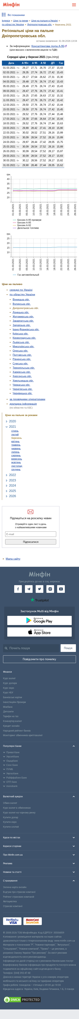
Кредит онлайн (11, 726)
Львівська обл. (21, 342)
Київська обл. (20, 333)
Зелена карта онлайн (14, 887)
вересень (16, 458)
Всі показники (16, 14)
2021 (12, 426)
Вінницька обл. (21, 299)
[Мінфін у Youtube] (61, 589)
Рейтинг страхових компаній (18, 896)
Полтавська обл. (22, 354)
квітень (15, 441)
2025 (12, 491)
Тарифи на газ (10, 716)
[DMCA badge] (39, 1000)
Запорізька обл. (22, 325)
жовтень (16, 462)
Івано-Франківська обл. (26, 329)
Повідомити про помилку (39, 659)
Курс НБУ (8, 692)
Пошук (68, 648)
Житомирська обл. (23, 316)
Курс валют (9, 678)
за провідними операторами (27, 399)
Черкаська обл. (21, 384)
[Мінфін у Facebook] (18, 589)
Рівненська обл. (22, 359)
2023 (12, 480)
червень (16, 448)
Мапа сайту (13, 558)
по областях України (22, 294)
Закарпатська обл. (23, 320)
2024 (12, 485)
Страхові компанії (12, 906)
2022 (12, 475)
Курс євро (8, 688)
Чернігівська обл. (23, 389)
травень (16, 444)
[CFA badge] (52, 922)
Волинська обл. (22, 303)
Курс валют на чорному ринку (19, 812)
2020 (12, 421)
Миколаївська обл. (23, 346)
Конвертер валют (12, 721)
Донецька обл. (21, 312)
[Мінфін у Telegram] (29, 589)
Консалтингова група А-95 (47, 46)
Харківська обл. (22, 372)
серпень (16, 455)
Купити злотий (11, 826)
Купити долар (10, 817)
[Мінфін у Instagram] (50, 589)
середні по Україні (21, 289)
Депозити (8, 711)
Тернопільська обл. (24, 367)
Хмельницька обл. (23, 380)
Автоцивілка (10, 901)
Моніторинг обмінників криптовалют (23, 735)
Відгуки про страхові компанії (19, 892)
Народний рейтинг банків (17, 730)
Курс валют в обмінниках (17, 807)
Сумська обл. (20, 363)
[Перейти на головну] (11, 4)
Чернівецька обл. (22, 393)
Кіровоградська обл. (24, 337)
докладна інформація (23, 403)
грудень (16, 469)
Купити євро (9, 822)
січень (15, 430)
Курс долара (10, 683)
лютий (15, 434)
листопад (16, 466)
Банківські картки (12, 697)
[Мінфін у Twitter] (39, 589)
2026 (12, 496)
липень (15, 452)
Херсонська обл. (22, 376)
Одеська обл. (20, 350)
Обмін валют (10, 803)
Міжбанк (7, 707)
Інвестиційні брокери (14, 702)
